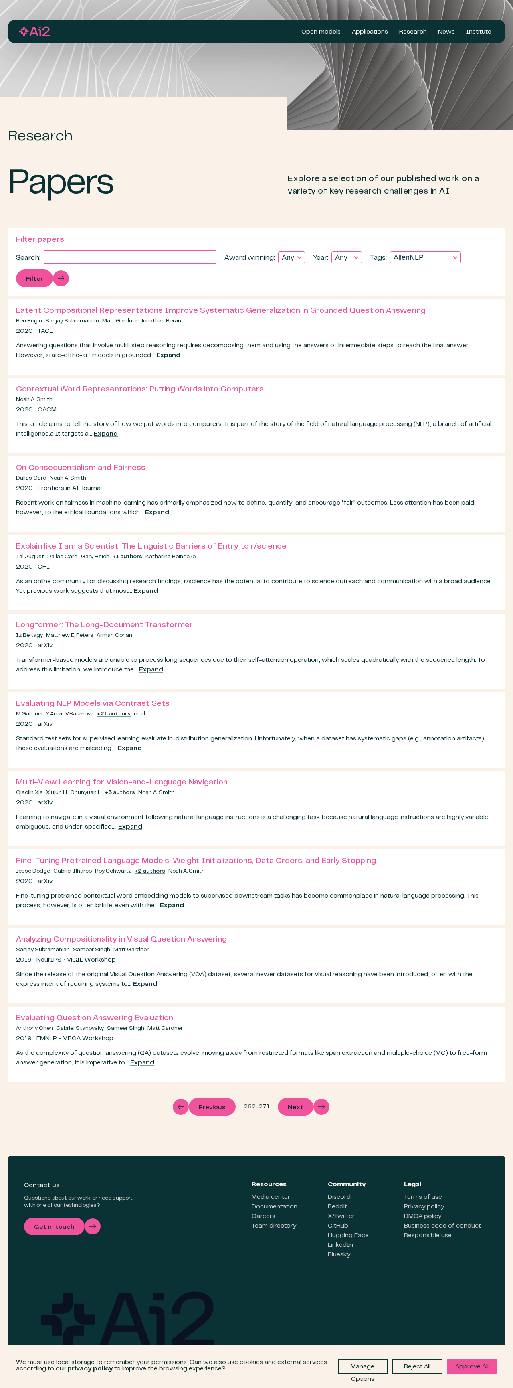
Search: (28, 258)
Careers (263, 1216)
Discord (339, 1197)
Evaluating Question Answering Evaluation (94, 1018)
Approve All (472, 1367)
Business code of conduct (442, 1226)
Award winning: (249, 258)
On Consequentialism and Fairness (80, 468)
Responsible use (428, 1235)
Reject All (417, 1367)
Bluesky (339, 1255)
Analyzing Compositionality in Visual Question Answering (121, 939)
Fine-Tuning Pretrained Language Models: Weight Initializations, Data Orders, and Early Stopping (196, 861)
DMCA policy (422, 1216)
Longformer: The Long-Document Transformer (104, 625)
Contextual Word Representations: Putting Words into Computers (140, 389)
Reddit (337, 1207)
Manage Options (362, 1369)
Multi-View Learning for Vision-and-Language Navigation (122, 782)
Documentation (274, 1207)
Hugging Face (348, 1235)
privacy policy (90, 1369)
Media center (271, 1197)
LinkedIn (340, 1245)
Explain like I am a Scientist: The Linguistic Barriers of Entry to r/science (151, 546)
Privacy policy (424, 1207)
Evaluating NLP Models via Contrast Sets (93, 704)
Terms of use (423, 1197)
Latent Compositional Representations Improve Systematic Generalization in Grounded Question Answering (221, 311)
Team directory (274, 1226)
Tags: (378, 258)
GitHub (338, 1226)
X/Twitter (341, 1216)
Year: (320, 258)
